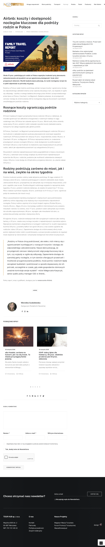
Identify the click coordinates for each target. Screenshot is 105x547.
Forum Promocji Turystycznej (65, 525)
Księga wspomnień (33, 4)
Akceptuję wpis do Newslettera (67, 499)
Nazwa (6, 433)
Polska (73, 4)
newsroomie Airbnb (45, 280)
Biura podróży (46, 4)
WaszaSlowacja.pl (60, 528)
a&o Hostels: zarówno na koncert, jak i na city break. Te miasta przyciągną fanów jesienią (17, 356)
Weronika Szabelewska (40, 32)
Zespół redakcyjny (35, 531)
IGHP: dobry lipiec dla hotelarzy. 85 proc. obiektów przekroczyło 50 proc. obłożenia (51, 356)
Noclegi (65, 4)
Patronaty (32, 525)
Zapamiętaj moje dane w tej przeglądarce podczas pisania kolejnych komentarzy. (32, 444)
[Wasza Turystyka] (13, 4)
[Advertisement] (87, 123)
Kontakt (31, 523)
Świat (80, 4)
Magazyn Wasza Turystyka (63, 523)
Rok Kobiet (97, 4)
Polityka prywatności (36, 528)
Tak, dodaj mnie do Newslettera (17, 449)
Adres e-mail (30, 433)
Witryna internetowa (55, 433)
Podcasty (88, 4)
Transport (57, 4)
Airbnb (35, 290)
